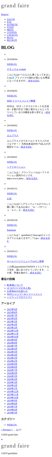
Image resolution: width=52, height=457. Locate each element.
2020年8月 (12, 367)
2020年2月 (12, 385)
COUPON (12, 32)
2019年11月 (12, 394)
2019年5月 (12, 413)
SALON (11, 19)
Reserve (5, 14)
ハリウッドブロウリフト (19, 297)
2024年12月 (12, 330)
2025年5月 (12, 321)
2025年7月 (12, 315)
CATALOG (12, 35)
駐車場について (15, 285)
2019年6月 (12, 409)
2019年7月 (12, 406)
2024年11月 (12, 333)
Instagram (11, 230)
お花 (9, 198)
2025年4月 (12, 324)
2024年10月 (12, 337)
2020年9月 (12, 364)
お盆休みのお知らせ (17, 291)
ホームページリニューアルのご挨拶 (25, 261)
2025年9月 (12, 309)
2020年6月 (12, 373)
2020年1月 (12, 388)
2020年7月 (12, 370)
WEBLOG (12, 64)
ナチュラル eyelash (16, 69)
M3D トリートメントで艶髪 (21, 101)
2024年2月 (12, 361)
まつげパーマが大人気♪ (19, 288)
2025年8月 (12, 312)
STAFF (10, 27)
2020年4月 (12, 379)
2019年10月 (12, 397)
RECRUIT (12, 40)
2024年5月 (12, 352)
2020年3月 (12, 382)
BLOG (10, 37)
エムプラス (12, 135)
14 (17, 429)
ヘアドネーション (16, 167)
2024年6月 (12, 349)
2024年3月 (12, 358)
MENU (10, 30)
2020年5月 (12, 376)
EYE (9, 22)
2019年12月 (12, 391)
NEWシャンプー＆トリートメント (24, 294)
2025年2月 (12, 327)
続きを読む (34, 80)
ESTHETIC (12, 24)
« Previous (6, 429)
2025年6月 (12, 318)
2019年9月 (12, 400)
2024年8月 (12, 343)
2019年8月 (12, 403)
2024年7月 (12, 346)
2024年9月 (12, 340)
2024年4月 (12, 355)
